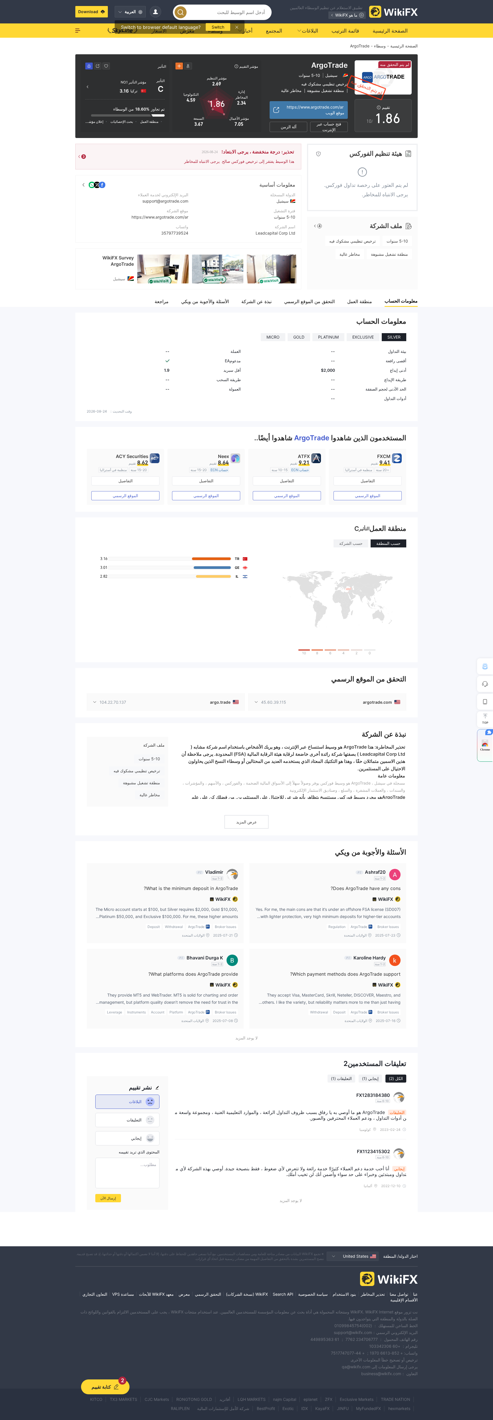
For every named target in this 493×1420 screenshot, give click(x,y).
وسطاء (380, 45)
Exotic (288, 1408)
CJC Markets (157, 1399)
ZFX (328, 1399)
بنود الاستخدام (344, 1294)
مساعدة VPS (123, 1294)
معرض (184, 1294)
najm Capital (284, 1399)
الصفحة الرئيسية (404, 45)
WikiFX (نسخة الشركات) (247, 1294)
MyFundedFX (368, 1408)
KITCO (96, 1399)
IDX (304, 1408)
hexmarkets (399, 1408)
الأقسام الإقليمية (404, 1299)
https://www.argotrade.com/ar (160, 217)
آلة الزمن (288, 126)
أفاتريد (224, 1399)
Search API (283, 1294)
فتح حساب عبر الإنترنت (329, 127)
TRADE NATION (395, 1399)
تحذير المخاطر (373, 1294)
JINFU (343, 1408)
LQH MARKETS (252, 1399)
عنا (415, 1294)
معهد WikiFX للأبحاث (156, 1294)
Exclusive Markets (356, 1399)
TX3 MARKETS (123, 1399)
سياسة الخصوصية (313, 1294)
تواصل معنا (399, 1294)
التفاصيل (368, 480)
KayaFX (322, 1408)
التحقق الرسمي (208, 1294)
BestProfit (266, 1408)
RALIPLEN (180, 1408)
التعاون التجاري (94, 1294)
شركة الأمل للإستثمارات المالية (223, 1408)
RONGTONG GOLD (194, 1399)
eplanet (311, 1399)
